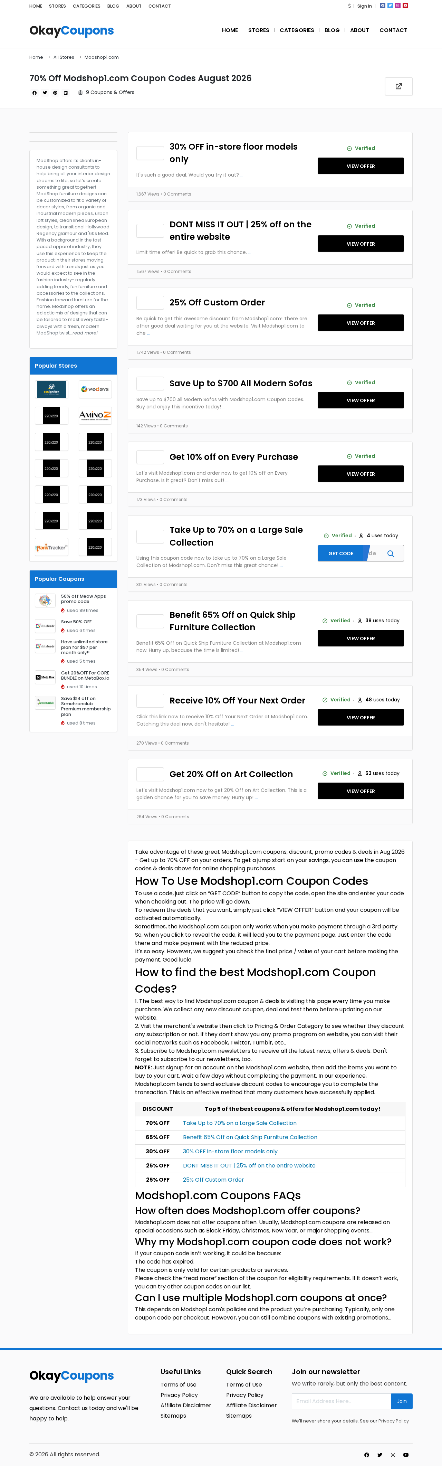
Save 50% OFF (76, 622)
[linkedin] (65, 93)
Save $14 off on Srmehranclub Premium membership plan (86, 706)
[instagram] (398, 5)
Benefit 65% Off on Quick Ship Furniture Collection (233, 621)
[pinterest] (55, 93)
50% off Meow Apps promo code (83, 598)
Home (36, 57)
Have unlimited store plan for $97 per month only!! (84, 647)
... (241, 174)
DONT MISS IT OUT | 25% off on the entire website (240, 231)
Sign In (364, 6)
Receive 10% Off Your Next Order (237, 700)
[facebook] (382, 5)
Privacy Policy (393, 1421)
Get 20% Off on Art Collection (231, 774)
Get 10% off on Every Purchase (234, 457)
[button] (349, 6)
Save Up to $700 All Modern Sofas (241, 383)
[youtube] (405, 5)
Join (402, 1401)
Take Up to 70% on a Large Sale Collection (236, 536)
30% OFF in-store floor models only (234, 153)
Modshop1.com (102, 57)
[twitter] (390, 5)
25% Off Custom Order (217, 302)
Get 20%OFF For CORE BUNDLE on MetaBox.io (85, 675)
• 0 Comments (176, 194)
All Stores (64, 57)
